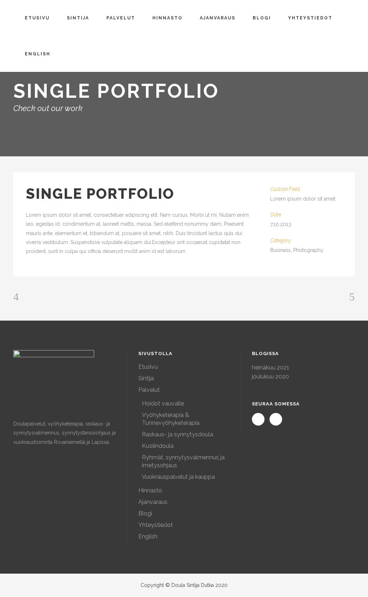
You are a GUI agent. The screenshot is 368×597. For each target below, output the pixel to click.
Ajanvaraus (152, 502)
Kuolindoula (158, 445)
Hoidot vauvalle (163, 403)
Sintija (146, 378)
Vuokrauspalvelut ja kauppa (178, 476)
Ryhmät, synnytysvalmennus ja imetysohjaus (183, 461)
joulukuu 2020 (270, 376)
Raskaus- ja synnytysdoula (177, 434)
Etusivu (148, 366)
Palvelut (149, 389)
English (147, 536)
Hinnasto (150, 490)
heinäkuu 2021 (270, 367)
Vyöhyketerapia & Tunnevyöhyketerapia (170, 419)
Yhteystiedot (155, 525)
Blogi (145, 513)
